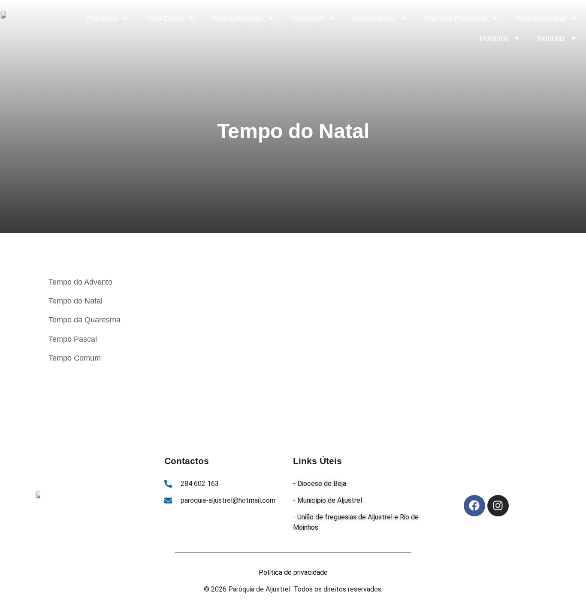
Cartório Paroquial (456, 18)
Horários (494, 38)
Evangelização (238, 18)
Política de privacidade (293, 572)
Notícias (551, 38)
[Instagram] (498, 505)
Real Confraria (540, 18)
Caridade (307, 18)
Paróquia (101, 18)
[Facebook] (474, 505)
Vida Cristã (165, 18)
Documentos (374, 18)
